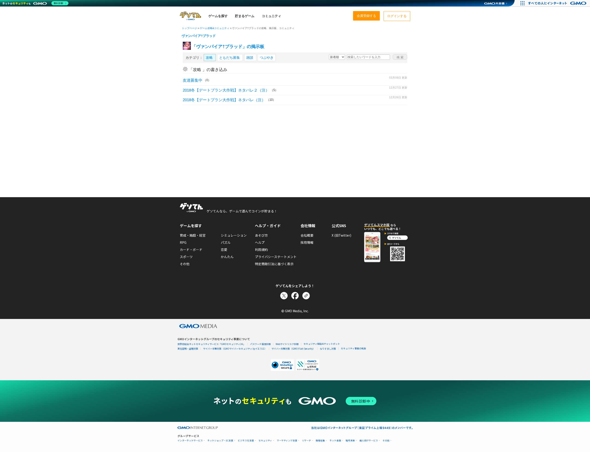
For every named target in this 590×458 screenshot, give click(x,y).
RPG (183, 242)
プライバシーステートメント (276, 256)
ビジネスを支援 (246, 440)
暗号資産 (350, 440)
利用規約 (261, 249)
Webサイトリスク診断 (287, 344)
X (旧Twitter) (341, 235)
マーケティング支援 (287, 440)
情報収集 (320, 440)
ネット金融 (335, 440)
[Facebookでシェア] (295, 295)
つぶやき (267, 57)
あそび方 (261, 235)
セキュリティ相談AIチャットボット (322, 343)
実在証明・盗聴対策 (187, 348)
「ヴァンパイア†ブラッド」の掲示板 (228, 46)
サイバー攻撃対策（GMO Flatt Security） (293, 348)
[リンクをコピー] (306, 295)
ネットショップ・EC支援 (220, 440)
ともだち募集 (230, 57)
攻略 (210, 57)
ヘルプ (260, 242)
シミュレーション (234, 235)
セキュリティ (265, 440)
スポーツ (186, 256)
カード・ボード (191, 249)
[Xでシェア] (284, 295)
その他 (184, 264)
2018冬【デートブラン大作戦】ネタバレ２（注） (226, 90)
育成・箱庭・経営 (193, 235)
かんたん (227, 256)
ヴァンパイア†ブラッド (199, 36)
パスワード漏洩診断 (260, 344)
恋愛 (224, 249)
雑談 (250, 57)
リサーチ (306, 440)
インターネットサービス (190, 440)
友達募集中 (192, 80)
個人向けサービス (369, 440)
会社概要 (307, 235)
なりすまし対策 (328, 348)
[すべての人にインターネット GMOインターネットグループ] (558, 3)
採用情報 (307, 242)
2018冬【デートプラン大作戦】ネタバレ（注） (224, 100)
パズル (225, 242)
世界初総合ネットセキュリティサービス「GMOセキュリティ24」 (211, 344)
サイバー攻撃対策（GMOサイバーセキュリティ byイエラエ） (235, 348)
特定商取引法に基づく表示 (274, 264)
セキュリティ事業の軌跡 (353, 348)
